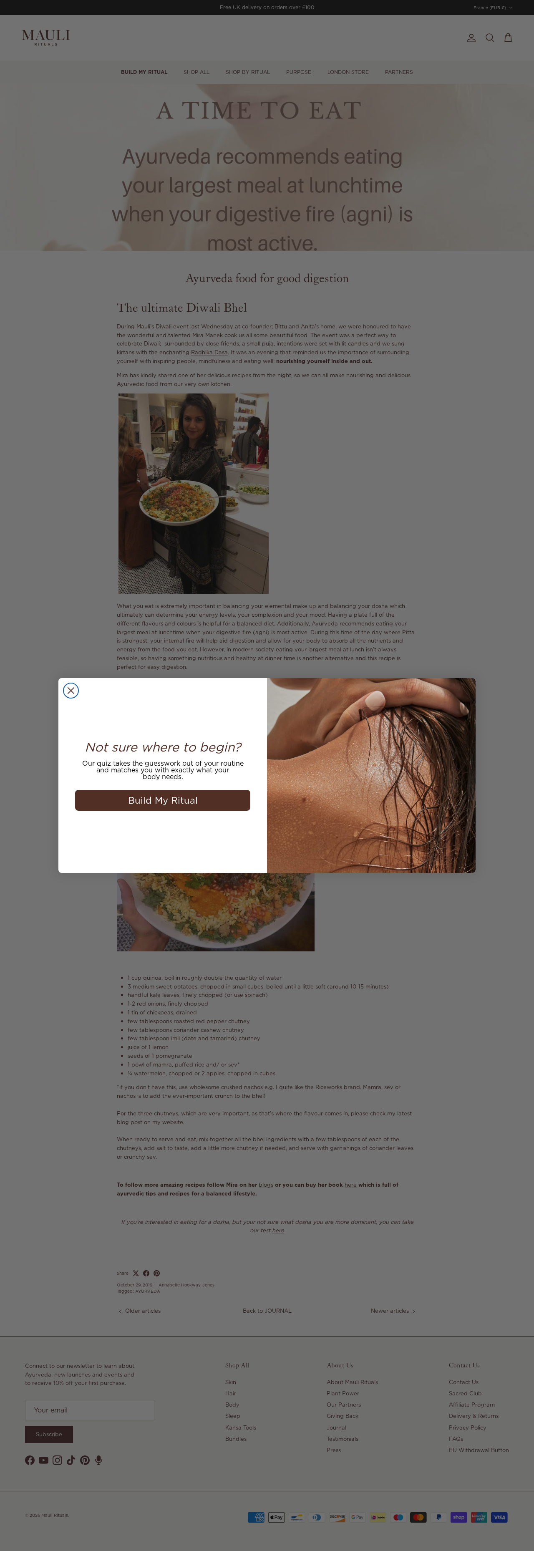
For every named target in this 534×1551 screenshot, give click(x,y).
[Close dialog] (70, 690)
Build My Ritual (163, 800)
